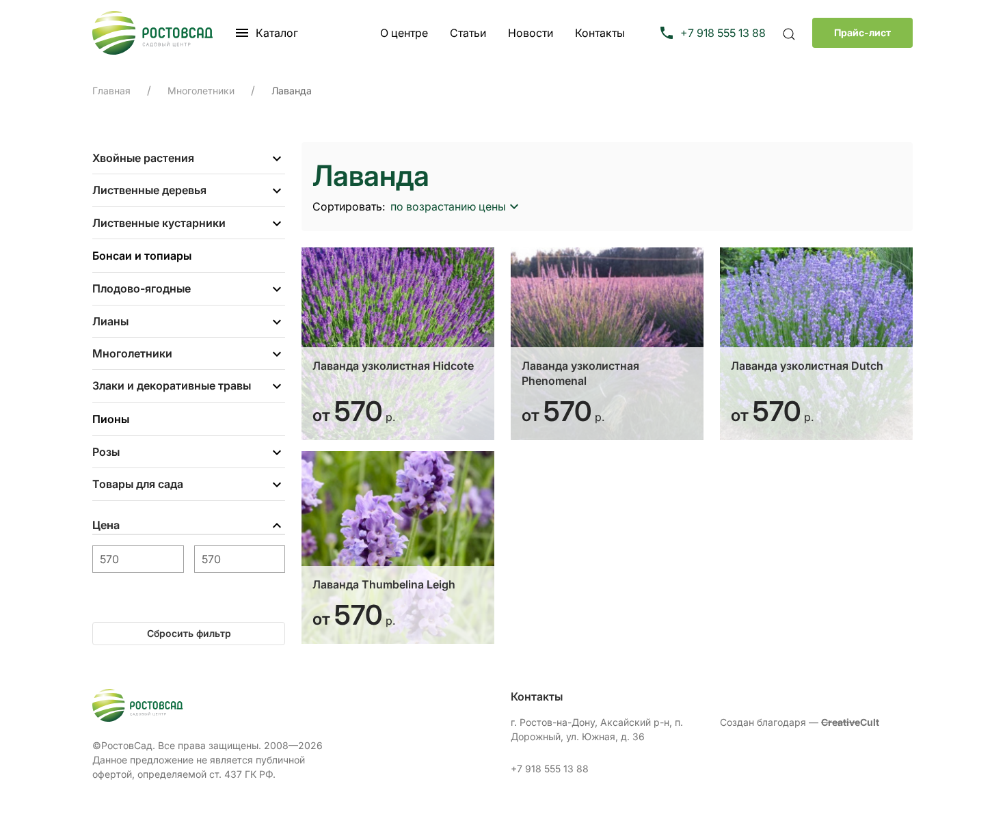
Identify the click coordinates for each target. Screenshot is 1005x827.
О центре (404, 33)
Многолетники (132, 353)
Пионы (110, 419)
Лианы (110, 321)
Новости (530, 33)
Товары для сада (137, 484)
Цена (106, 525)
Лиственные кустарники (159, 223)
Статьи (468, 33)
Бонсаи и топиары (141, 255)
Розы (106, 452)
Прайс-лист (862, 32)
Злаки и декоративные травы (171, 385)
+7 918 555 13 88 (550, 768)
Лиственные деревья (149, 190)
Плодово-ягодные (141, 288)
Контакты (600, 33)
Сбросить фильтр (189, 633)
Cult (850, 722)
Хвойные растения (143, 158)
